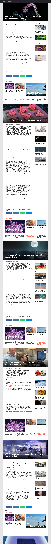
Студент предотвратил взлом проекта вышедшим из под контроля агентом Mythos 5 (19, 99)
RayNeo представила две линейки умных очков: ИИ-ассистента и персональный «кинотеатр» (41, 99)
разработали (9, 135)
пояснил (9, 294)
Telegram (29, 75)
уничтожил (20, 406)
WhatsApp (22, 75)
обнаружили (22, 388)
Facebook (9, 75)
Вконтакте (16, 75)
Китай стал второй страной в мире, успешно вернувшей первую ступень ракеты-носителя (19, 43)
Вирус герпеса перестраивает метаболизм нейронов (9, 98)
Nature (22, 71)
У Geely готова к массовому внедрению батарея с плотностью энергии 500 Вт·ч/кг (30, 99)
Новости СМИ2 (7, 79)
